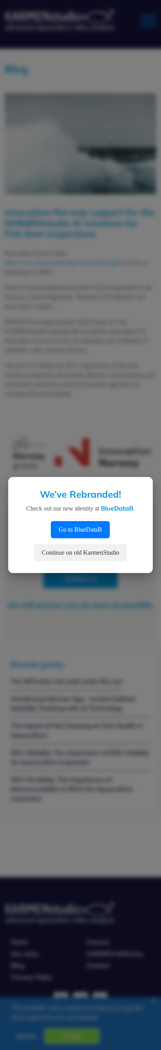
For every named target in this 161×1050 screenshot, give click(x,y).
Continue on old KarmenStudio (80, 552)
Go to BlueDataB (80, 529)
